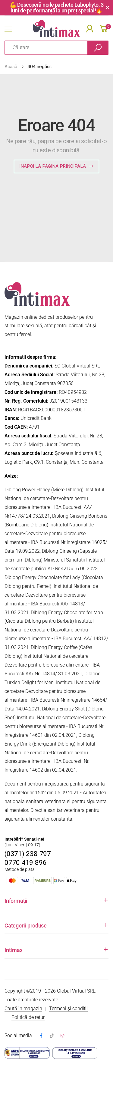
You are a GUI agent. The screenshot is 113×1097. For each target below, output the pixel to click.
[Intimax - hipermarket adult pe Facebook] (41, 1036)
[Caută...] (97, 48)
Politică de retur (28, 1017)
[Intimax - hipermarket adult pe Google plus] (51, 1036)
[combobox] (46, 47)
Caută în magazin (23, 1008)
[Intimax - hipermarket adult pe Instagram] (62, 1036)
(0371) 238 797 (28, 854)
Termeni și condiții (68, 1008)
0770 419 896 (25, 862)
